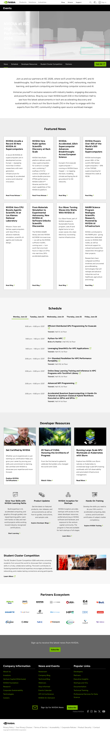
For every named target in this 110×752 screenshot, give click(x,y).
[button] (94, 3)
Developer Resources (29, 64)
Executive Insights (81, 679)
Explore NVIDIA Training (93, 526)
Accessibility (55, 727)
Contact (96, 727)
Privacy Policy (8, 727)
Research (7, 686)
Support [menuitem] (79, 2)
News (6, 64)
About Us (7, 671)
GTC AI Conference (46, 694)
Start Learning (13, 533)
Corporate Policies (69, 727)
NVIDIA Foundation (10, 683)
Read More (81, 480)
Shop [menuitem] (63, 2)
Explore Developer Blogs (40, 523)
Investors (7, 675)
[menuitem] (23, 2)
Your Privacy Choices (24, 727)
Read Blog (62, 195)
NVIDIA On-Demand (46, 698)
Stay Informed (44, 686)
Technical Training (81, 690)
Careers (6, 698)
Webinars (42, 683)
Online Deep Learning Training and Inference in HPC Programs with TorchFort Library (72, 372)
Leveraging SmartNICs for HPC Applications (68, 348)
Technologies (8, 694)
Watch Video (46, 480)
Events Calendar (45, 690)
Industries (42, 2)
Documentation (80, 686)
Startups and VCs (81, 683)
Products (22, 2)
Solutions (32, 2)
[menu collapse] (49, 2)
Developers (78, 671)
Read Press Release (13, 195)
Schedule (14, 64)
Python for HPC (55, 338)
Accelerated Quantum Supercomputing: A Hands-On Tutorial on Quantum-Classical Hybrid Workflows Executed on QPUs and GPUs (72, 395)
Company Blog (44, 675)
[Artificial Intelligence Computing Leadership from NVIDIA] (10, 2)
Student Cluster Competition (51, 64)
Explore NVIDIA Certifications (12, 479)
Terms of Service (40, 727)
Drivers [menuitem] (70, 2)
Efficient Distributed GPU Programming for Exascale (72, 326)
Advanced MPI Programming (61, 383)
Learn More (66, 536)
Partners (69, 64)
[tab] (20, 316)
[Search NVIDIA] (90, 2)
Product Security (84, 727)
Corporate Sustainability (13, 690)
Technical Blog (44, 679)
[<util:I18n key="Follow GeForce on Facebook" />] (88, 711)
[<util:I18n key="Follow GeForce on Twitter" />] (99, 711)
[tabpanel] (55, 363)
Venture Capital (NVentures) (14, 679)
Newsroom (42, 671)
